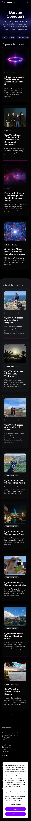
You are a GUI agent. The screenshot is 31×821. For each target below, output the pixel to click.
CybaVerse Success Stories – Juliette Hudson (13, 691)
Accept (15, 809)
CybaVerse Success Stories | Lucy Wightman (13, 373)
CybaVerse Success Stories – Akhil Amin (14, 532)
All (5, 38)
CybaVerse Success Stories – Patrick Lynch (13, 427)
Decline (15, 814)
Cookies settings (16, 804)
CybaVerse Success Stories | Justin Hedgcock (13, 320)
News (14, 72)
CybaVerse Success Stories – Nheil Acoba (14, 481)
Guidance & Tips (24, 38)
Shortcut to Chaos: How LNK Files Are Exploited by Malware (14, 251)
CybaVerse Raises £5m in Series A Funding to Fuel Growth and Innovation (12, 140)
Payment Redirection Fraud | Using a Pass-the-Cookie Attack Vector (14, 197)
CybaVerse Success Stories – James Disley (15, 583)
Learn (7, 188)
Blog (12, 38)
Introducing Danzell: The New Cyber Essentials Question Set (14, 80)
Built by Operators (11, 313)
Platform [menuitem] (5, 760)
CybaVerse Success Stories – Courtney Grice (13, 636)
